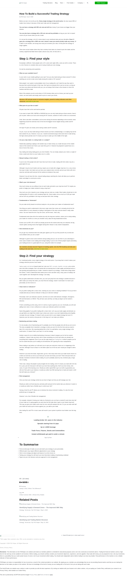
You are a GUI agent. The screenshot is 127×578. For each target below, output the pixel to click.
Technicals (28, 510)
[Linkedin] (25, 483)
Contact (82, 535)
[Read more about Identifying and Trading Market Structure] (31, 516)
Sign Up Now (48, 437)
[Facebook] (20, 483)
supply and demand (28, 266)
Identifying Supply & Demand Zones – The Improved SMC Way (41, 507)
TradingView (58, 339)
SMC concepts (53, 266)
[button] (63, 3)
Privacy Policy (8, 547)
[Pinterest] (23, 483)
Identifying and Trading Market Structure (33, 520)
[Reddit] (26, 483)
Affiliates (68, 535)
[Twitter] (21, 483)
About (64, 535)
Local (78, 535)
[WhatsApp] (28, 483)
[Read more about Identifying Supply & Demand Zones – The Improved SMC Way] (37, 504)
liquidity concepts (63, 266)
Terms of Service (44, 574)
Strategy (21, 510)
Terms (2, 547)
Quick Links (74, 535)
